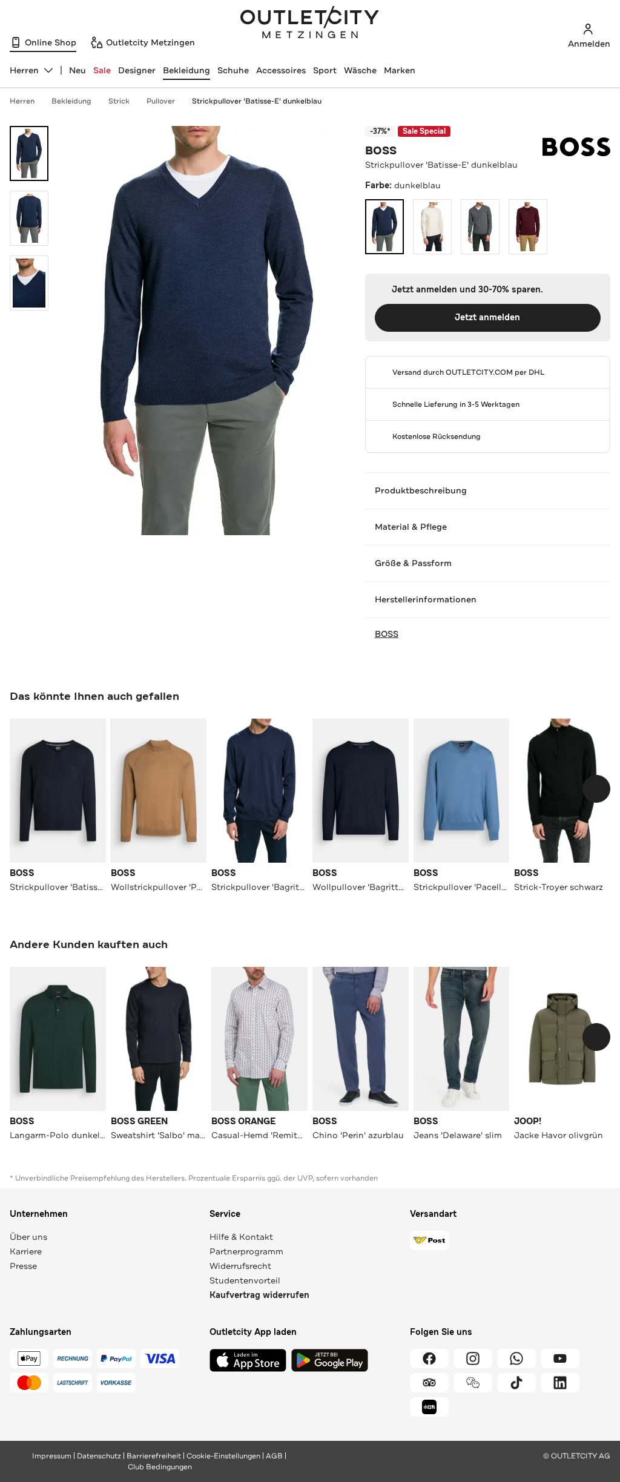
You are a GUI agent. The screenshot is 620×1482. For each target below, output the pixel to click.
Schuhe (233, 70)
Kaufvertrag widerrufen (259, 1295)
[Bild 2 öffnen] (29, 218)
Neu (77, 70)
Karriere (26, 1251)
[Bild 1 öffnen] (29, 153)
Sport (325, 70)
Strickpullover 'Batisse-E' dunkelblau (257, 101)
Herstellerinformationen (426, 599)
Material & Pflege (411, 526)
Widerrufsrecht (240, 1265)
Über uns (28, 1236)
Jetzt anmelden (487, 317)
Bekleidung (186, 70)
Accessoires (281, 70)
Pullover (161, 101)
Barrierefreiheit (154, 1456)
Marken (399, 70)
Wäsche (360, 70)
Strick (119, 101)
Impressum (51, 1456)
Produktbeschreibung (421, 490)
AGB (274, 1456)
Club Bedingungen (160, 1467)
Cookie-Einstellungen (223, 1456)
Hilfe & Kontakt (241, 1236)
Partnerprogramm (246, 1251)
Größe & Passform (413, 563)
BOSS (381, 150)
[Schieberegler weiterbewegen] (596, 789)
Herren (22, 101)
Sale (102, 70)
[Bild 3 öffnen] (29, 283)
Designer (137, 70)
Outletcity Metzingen (310, 23)
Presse (23, 1265)
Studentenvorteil (244, 1280)
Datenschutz (99, 1456)
